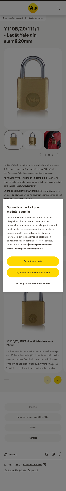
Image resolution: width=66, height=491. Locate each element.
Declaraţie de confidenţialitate (28, 248)
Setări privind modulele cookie (33, 283)
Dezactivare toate (33, 261)
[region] (33, 245)
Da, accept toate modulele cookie (33, 272)
